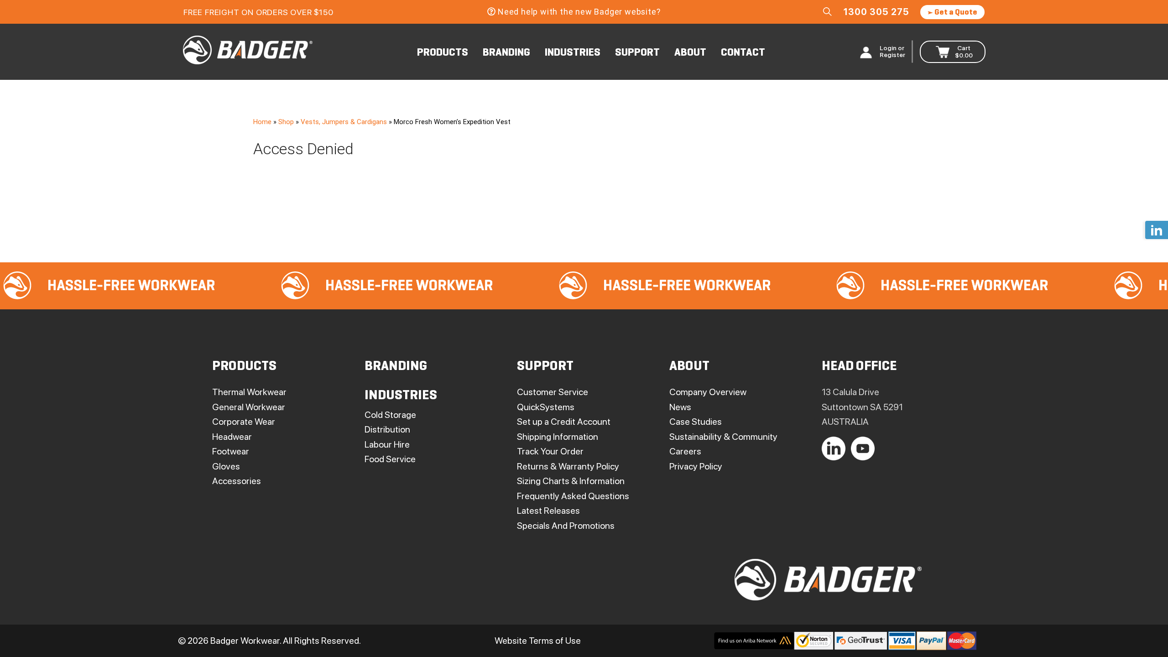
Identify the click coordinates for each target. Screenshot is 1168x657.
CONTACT (743, 53)
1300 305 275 (876, 11)
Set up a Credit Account (563, 421)
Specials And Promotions (566, 525)
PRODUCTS (442, 53)
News (680, 407)
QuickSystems (545, 407)
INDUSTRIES (572, 53)
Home (262, 122)
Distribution (387, 429)
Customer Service (552, 391)
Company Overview (707, 391)
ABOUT (690, 53)
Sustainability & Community (723, 436)
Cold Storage (390, 414)
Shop (286, 122)
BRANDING (506, 53)
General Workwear (248, 407)
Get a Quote (955, 12)
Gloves (226, 466)
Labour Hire (387, 444)
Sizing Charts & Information (571, 480)
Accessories (236, 480)
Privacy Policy (695, 466)
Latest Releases (548, 510)
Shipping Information (557, 436)
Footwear (230, 451)
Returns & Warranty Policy (568, 466)
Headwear (232, 436)
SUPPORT (637, 53)
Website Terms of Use (538, 640)
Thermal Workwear (249, 391)
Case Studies (695, 421)
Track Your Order (550, 451)
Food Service (390, 459)
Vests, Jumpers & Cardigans (344, 122)
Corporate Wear (243, 421)
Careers (685, 451)
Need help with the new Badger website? (579, 11)
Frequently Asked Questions (573, 495)
